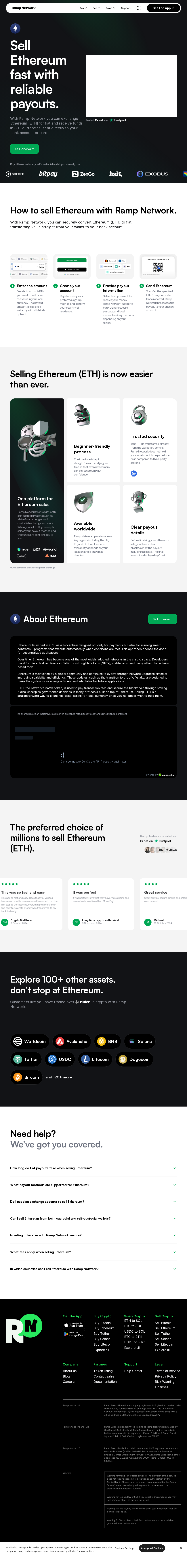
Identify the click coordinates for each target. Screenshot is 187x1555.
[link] (117, 120)
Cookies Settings (124, 1548)
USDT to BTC (134, 1342)
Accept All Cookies (152, 1548)
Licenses (161, 1387)
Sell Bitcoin (163, 1323)
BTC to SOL (133, 1326)
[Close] (181, 1548)
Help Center (133, 1371)
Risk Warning (165, 1382)
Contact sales (104, 1376)
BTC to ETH (133, 1337)
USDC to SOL (134, 1331)
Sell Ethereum (24, 149)
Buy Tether (102, 1334)
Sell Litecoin (164, 1344)
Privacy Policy (165, 1376)
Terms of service (167, 1371)
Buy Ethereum (104, 1328)
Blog (66, 1376)
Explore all (101, 1350)
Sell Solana (163, 1339)
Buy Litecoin (103, 1344)
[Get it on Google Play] (74, 1334)
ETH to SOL (133, 1321)
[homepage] (24, 8)
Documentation (105, 1382)
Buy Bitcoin (102, 1323)
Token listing (103, 1371)
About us (70, 1371)
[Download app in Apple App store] (74, 1325)
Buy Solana (102, 1339)
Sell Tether (163, 1334)
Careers (69, 1382)
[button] (83, 8)
